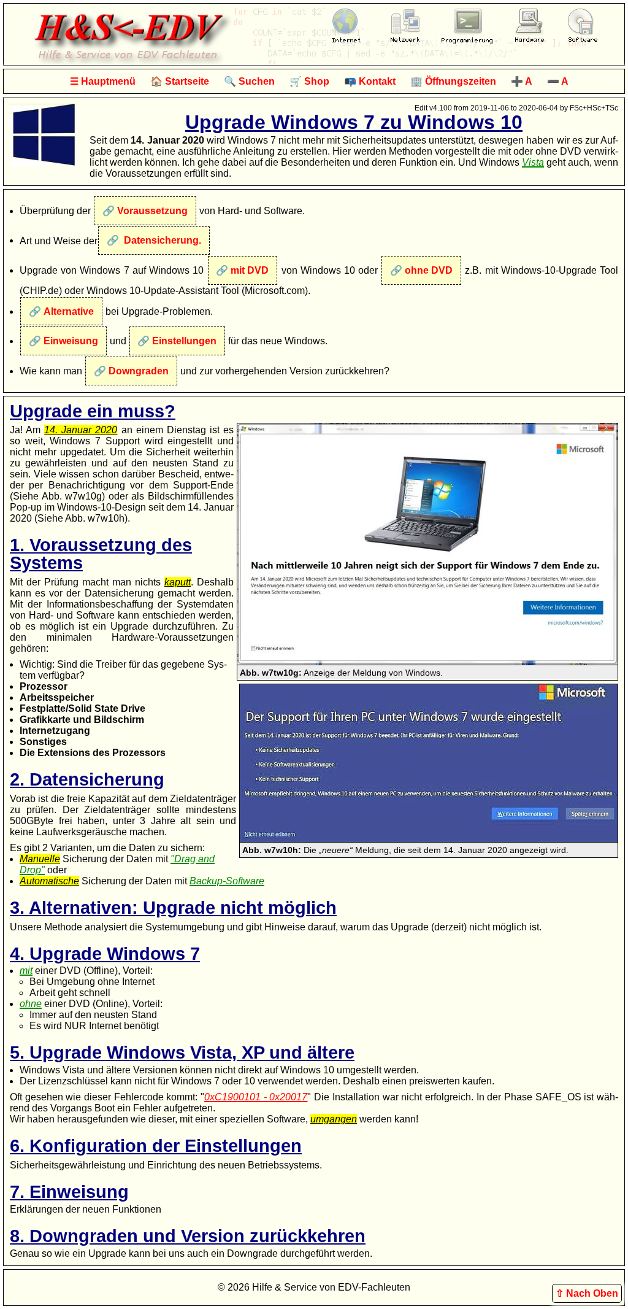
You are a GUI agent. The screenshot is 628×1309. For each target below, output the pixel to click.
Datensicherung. (161, 240)
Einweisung (71, 341)
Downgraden (139, 371)
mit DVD (250, 270)
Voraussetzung (152, 211)
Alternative (69, 311)
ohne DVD (429, 270)
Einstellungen (184, 341)
